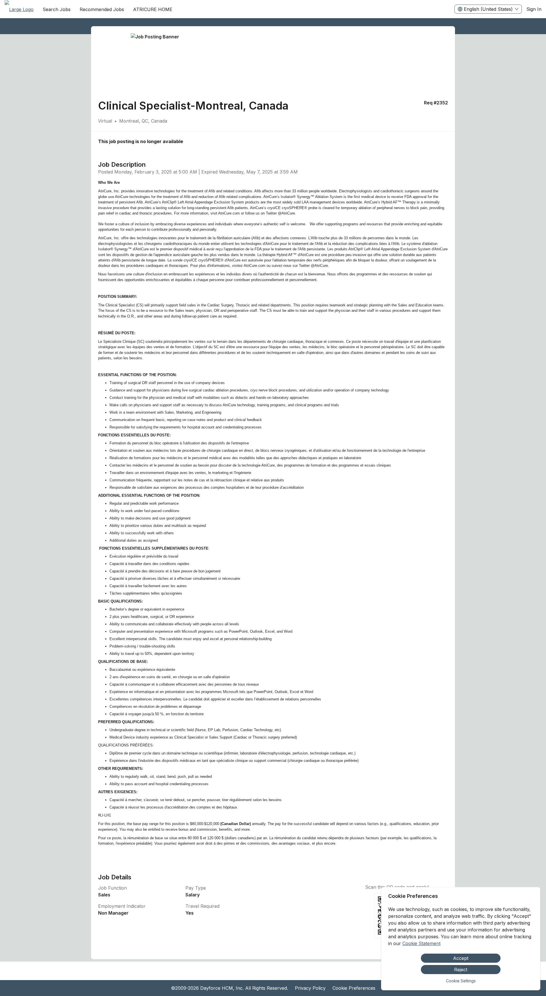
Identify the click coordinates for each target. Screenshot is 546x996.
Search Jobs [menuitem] (57, 9)
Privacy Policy (310, 988)
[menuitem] (19, 9)
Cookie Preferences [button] (353, 988)
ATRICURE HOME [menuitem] (152, 9)
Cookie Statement (421, 943)
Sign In (533, 9)
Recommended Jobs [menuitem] (102, 9)
